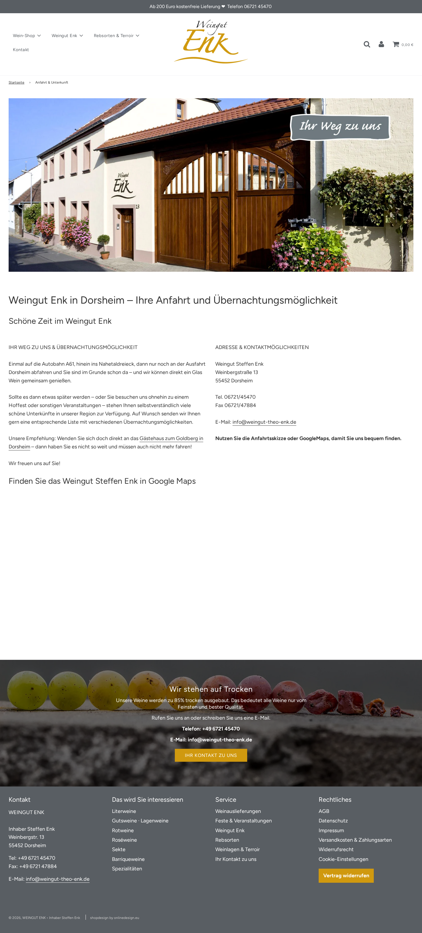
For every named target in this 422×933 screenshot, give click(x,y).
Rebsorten (227, 840)
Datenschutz (333, 821)
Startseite (16, 82)
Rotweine (123, 830)
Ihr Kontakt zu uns (211, 755)
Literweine (124, 811)
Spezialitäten (127, 868)
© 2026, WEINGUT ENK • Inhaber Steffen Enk (44, 918)
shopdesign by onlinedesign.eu (114, 918)
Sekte (118, 849)
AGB (324, 811)
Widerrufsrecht (336, 849)
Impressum (331, 830)
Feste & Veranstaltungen (243, 821)
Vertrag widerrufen (346, 875)
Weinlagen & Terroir (237, 849)
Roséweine (124, 840)
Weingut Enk (230, 830)
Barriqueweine (128, 859)
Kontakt (21, 49)
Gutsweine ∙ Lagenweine (140, 821)
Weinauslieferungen (238, 811)
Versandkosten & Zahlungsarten (355, 840)
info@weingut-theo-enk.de (264, 422)
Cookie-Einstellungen (343, 859)
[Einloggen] (381, 44)
